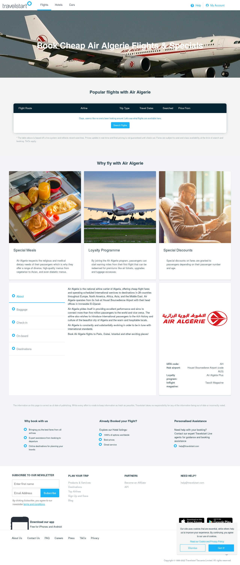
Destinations (75, 487)
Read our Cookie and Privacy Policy (207, 541)
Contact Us (33, 538)
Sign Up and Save (78, 496)
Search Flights (120, 125)
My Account (217, 5)
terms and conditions (34, 504)
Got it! (221, 548)
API (126, 487)
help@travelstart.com (192, 482)
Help (198, 5)
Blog (70, 500)
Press (71, 538)
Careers (59, 538)
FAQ (47, 538)
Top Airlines (74, 491)
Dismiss (192, 548)
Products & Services (79, 482)
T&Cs (83, 538)
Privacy (95, 538)
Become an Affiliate (135, 482)
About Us (17, 538)
